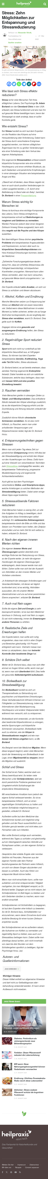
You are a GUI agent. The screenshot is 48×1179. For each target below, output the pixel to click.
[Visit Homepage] (24, 3)
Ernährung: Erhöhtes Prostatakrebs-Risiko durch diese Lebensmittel (30, 1079)
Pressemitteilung (28, 195)
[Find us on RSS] (20, 1172)
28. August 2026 (11, 1032)
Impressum (21, 1164)
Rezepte (18, 1167)
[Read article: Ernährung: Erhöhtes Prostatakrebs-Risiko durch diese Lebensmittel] (7, 1080)
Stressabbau (12, 466)
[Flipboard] (34, 84)
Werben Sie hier (8, 1164)
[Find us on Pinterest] (11, 1172)
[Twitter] (14, 84)
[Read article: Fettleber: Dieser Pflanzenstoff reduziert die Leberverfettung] (7, 1055)
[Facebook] (9, 84)
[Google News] (39, 84)
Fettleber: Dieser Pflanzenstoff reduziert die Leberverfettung (27, 1053)
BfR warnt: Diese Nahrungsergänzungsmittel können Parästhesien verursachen (29, 1066)
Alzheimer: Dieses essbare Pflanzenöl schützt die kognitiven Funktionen (28, 1092)
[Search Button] (45, 4)
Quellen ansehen (15, 42)
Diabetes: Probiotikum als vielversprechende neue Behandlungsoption (25, 1041)
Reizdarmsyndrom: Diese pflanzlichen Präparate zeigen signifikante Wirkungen (21, 1026)
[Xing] (29, 84)
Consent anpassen (32, 1167)
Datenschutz (34, 1164)
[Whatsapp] (19, 84)
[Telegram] (24, 84)
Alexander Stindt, (25, 32)
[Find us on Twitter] (7, 1172)
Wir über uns (6, 1167)
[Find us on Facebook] (2, 1172)
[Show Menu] (3, 4)
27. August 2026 (21, 1073)
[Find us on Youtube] (16, 1172)
